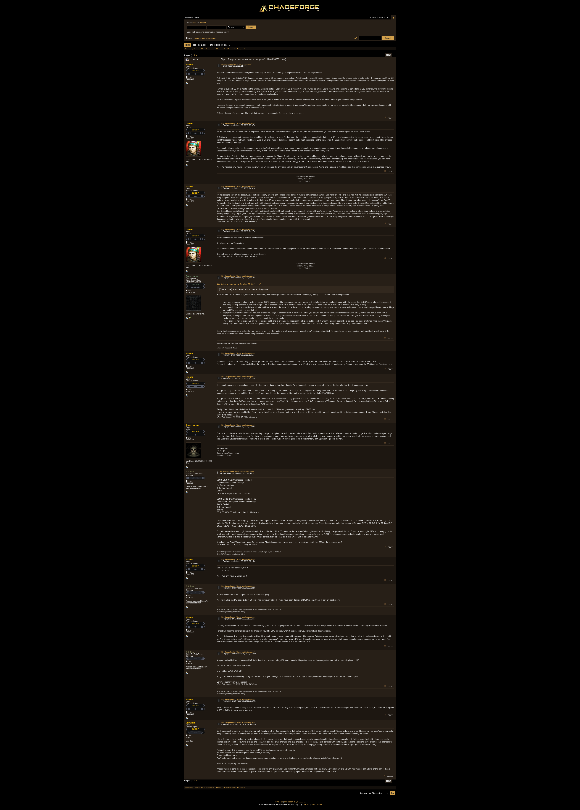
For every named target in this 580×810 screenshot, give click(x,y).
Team (210, 45)
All (197, 55)
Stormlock (190, 723)
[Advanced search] (355, 38)
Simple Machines (300, 802)
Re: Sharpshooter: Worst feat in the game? (238, 123)
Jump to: (363, 793)
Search (202, 45)
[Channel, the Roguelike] (189, 318)
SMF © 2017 (288, 802)
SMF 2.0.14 (279, 802)
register (203, 22)
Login (217, 45)
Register (225, 45)
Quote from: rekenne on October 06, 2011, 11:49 (239, 284)
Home (187, 45)
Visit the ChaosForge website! (204, 38)
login (195, 22)
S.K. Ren (190, 472)
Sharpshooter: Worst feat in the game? (236, 64)
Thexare (189, 123)
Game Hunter (192, 276)
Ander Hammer (193, 425)
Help (194, 45)
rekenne (189, 64)
